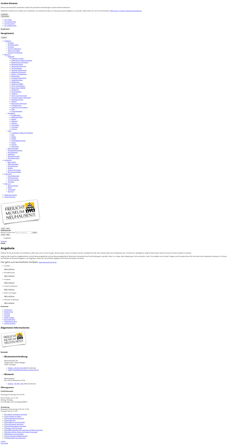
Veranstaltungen (14, 176)
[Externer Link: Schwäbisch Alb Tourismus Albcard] (9, 420)
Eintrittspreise (13, 166)
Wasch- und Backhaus (19, 74)
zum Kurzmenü (9, 24)
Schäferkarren (16, 105)
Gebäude (11, 57)
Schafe (13, 139)
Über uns (7, 184)
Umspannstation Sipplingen (21, 98)
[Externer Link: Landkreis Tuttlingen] (15, 414)
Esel (12, 135)
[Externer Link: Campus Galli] (13, 428)
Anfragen (11, 182)
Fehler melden (9, 318)
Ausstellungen (13, 152)
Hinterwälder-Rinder (18, 141)
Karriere (11, 192)
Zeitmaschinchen (14, 156)
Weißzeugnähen (17, 117)
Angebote (7, 41)
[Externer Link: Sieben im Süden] (12, 416)
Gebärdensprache (10, 195)
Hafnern (14, 123)
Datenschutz (8, 312)
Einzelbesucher (13, 45)
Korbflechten (15, 115)
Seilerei (14, 102)
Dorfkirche (15, 90)
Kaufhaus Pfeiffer (17, 84)
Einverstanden (5, 16)
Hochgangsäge (16, 68)
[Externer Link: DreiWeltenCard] (14, 422)
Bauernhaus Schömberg (19, 62)
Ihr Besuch (8, 160)
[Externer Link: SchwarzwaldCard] (15, 438)
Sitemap (7, 314)
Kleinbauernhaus (17, 100)
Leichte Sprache (9, 197)
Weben (13, 119)
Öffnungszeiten (13, 164)
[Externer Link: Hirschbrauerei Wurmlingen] (13, 424)
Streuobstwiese (16, 111)
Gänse (13, 143)
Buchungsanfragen (14, 172)
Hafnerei (14, 94)
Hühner (14, 145)
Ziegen (13, 137)
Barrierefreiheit (9, 320)
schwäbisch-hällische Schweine (22, 133)
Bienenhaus (15, 76)
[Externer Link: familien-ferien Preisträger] (20, 432)
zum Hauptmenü (10, 22)
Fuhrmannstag (13, 178)
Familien (11, 43)
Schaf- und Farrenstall (19, 96)
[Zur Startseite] (21, 226)
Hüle (13, 109)
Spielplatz (11, 154)
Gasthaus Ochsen (17, 59)
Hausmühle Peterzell (18, 66)
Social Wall (11, 190)
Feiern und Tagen (14, 51)
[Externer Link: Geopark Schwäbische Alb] (15, 436)
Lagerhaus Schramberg (19, 107)
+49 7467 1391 (16, 384)
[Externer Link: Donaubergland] (14, 418)
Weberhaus (15, 82)
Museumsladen (13, 149)
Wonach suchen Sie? (8, 232)
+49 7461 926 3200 (17, 368)
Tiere (9, 131)
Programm (8, 174)
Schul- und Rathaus (18, 86)
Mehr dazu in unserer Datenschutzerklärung (125, 11)
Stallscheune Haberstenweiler (21, 60)
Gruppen (11, 47)
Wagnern (14, 121)
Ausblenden (4, 14)
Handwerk (11, 113)
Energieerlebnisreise (15, 150)
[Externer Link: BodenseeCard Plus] (14, 434)
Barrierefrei (12, 162)
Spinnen (14, 129)
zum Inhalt (8, 20)
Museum (7, 55)
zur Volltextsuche (10, 26)
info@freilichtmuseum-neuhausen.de (23, 370)
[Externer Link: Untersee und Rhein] (23, 430)
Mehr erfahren (9, 269)
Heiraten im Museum (15, 53)
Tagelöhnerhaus (17, 80)
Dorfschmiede (16, 92)
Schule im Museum (14, 49)
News (10, 188)
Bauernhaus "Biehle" (18, 88)
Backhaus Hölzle (17, 64)
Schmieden (15, 125)
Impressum (8, 310)
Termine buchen (13, 180)
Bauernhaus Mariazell (19, 104)
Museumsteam (13, 186)
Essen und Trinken (14, 170)
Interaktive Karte (13, 158)
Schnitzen (14, 127)
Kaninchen (15, 147)
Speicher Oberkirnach (19, 70)
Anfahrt (10, 168)
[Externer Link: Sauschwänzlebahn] (15, 426)
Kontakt (7, 316)
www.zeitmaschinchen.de (47, 262)
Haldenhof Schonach (18, 72)
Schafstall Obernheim (18, 78)
